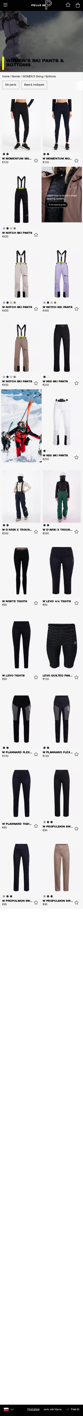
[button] (5, 4)
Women (16, 76)
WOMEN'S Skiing (33, 76)
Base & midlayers (34, 85)
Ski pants (10, 85)
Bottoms (51, 76)
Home (5, 76)
